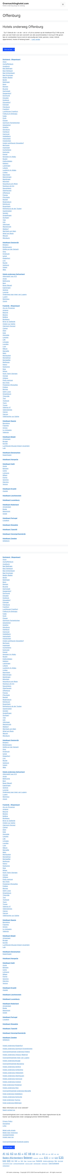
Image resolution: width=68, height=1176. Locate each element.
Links (4, 1126)
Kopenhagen (7, 455)
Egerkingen (7, 288)
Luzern (5, 297)
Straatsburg (7, 394)
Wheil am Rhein (8, 233)
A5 (19, 1153)
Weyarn (5, 236)
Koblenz (5, 163)
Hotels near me (8, 1137)
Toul (4, 398)
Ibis (56, 1161)
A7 (25, 1153)
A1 (4, 1153)
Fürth (4, 118)
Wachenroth (7, 227)
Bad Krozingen (8, 75)
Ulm (4, 222)
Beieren (28, 1157)
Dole (4, 333)
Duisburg (6, 100)
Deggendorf (7, 93)
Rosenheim (7, 206)
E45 (8, 1161)
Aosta (5, 466)
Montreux (6, 299)
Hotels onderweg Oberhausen (13, 1076)
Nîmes (5, 371)
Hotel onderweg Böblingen (12, 1103)
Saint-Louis (7, 392)
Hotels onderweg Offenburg (23, 27)
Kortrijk (5, 443)
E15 (46, 1157)
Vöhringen (6, 224)
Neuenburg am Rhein (10, 184)
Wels (4, 270)
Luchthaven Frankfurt (10, 111)
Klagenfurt (6, 258)
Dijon (4, 331)
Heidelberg (7, 136)
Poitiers (5, 387)
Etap (25, 1161)
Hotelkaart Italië (9, 464)
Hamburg (6, 132)
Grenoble (6, 335)
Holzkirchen (7, 141)
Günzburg (6, 129)
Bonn (4, 84)
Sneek (5, 514)
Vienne (5, 412)
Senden (5, 213)
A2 (7, 1153)
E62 (19, 1161)
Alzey (5, 62)
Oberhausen (7, 190)
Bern (4, 283)
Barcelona (6, 423)
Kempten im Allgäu (9, 157)
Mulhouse (6, 362)
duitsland (41, 1158)
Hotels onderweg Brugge (11, 1061)
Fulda (5, 116)
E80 (22, 1161)
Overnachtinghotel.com (16, 3)
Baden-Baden (8, 77)
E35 (61, 1157)
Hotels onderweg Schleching (13, 1070)
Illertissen (6, 145)
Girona (5, 428)
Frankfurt (6, 109)
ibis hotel (60, 1161)
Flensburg (6, 107)
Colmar (5, 328)
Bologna (5, 468)
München (6, 181)
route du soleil (29, 1163)
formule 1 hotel (31, 1161)
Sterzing (5, 482)
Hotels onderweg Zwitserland (14, 274)
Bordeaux (6, 319)
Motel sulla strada (9, 1130)
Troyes (5, 405)
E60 (16, 1161)
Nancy (5, 364)
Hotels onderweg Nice (11, 1088)
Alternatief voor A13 (10, 276)
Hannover (6, 134)
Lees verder (36, 39)
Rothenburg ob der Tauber (12, 208)
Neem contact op (9, 1110)
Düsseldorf (6, 102)
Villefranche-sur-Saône (11, 416)
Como (5, 471)
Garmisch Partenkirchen (11, 123)
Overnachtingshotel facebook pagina (16, 1142)
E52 (12, 1161)
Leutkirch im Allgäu (9, 170)
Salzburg (6, 265)
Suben (5, 267)
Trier (4, 220)
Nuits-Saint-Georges (10, 373)
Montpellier (7, 360)
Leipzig (5, 168)
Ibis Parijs (6, 383)
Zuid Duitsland (54, 1163)
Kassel (5, 154)
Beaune (5, 312)
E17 (50, 1158)
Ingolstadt (6, 148)
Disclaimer (6, 1124)
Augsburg (6, 66)
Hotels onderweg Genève (12, 1067)
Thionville (6, 396)
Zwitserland (6, 1166)
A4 (15, 1154)
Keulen (5, 159)
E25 (56, 1158)
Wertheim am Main (9, 231)
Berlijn (5, 80)
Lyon (4, 346)
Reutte (5, 263)
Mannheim (6, 175)
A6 (22, 1154)
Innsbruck (6, 254)
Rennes (5, 389)
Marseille (6, 351)
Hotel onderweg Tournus (11, 1100)
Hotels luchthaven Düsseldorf (13, 143)
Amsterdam (7, 507)
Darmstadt (6, 91)
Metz (4, 353)
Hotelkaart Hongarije (10, 459)
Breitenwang (7, 247)
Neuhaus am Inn (8, 186)
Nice (4, 369)
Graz (4, 251)
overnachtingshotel (18, 1163)
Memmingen (7, 177)
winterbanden (37, 1163)
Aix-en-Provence (9, 308)
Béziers (5, 315)
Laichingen (6, 166)
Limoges (6, 342)
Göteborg (6, 541)
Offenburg (6, 193)
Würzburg (6, 238)
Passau (5, 195)
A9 (33, 1154)
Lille (4, 340)
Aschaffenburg (8, 64)
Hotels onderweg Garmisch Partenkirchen (17, 1049)
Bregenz (5, 245)
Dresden (6, 98)
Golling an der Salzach (11, 249)
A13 (43, 1154)
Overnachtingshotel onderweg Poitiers (16, 1052)
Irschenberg (7, 150)
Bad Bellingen (7, 68)
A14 (47, 1154)
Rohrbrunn (6, 204)
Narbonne (6, 367)
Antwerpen (6, 439)
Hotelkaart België (9, 437)
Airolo (5, 279)
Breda (5, 509)
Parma (5, 477)
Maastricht (6, 511)
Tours (5, 403)
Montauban (7, 355)
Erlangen (6, 105)
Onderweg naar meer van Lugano (15, 294)
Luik (4, 448)
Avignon (5, 310)
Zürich (5, 301)
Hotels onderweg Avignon (12, 1082)
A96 (58, 1154)
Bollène (5, 317)
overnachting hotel (7, 1163)
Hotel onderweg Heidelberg (12, 1094)
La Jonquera (7, 430)
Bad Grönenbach (9, 73)
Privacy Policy (7, 1121)
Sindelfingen (7, 215)
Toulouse (6, 401)
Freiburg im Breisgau (10, 114)
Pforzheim (6, 197)
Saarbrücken (7, 211)
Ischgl (5, 256)
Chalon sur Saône (9, 324)
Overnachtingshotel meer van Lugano (16, 1058)
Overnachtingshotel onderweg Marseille (17, 1091)
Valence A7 (7, 407)
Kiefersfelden (7, 161)
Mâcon (5, 349)
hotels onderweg (48, 1161)
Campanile (35, 1158)
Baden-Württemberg (13, 1157)
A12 (40, 1154)
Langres (5, 337)
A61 (55, 1154)
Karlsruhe (6, 152)
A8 (29, 1153)
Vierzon (5, 414)
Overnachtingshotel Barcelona (13, 1064)
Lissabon (6, 520)
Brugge (5, 441)
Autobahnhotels (8, 1135)
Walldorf (6, 229)
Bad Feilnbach (8, 71)
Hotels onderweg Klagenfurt (13, 1046)
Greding (5, 127)
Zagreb (5, 491)
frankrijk (39, 1161)
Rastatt (5, 199)
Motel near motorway (10, 1133)
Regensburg (7, 202)
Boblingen (6, 82)
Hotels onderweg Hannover (12, 1079)
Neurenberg (7, 188)
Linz (4, 261)
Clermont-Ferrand (9, 326)
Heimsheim (7, 138)
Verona (5, 484)
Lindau (5, 172)
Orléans (5, 378)
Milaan (5, 475)
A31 (52, 1154)
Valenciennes (7, 410)
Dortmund (6, 96)
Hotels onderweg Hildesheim (13, 1073)
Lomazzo (6, 473)
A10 (37, 1154)
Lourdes (5, 344)
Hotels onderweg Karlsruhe (12, 1097)
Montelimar (7, 358)
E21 (53, 1158)
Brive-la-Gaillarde (9, 321)
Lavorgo (5, 292)
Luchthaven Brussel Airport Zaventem (16, 446)
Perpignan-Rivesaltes (10, 385)
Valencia (6, 432)
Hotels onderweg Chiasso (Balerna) (15, 1055)
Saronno (6, 480)
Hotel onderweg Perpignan (12, 1085)
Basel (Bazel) (7, 285)
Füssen (5, 120)
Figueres (6, 425)
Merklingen (6, 179)
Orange (5, 376)
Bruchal (5, 89)
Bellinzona (6, 281)
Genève (5, 290)
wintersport (45, 1163)
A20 (49, 1154)
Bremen (5, 86)
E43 (4, 1161)
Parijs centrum (8, 380)
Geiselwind (7, 125)
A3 (11, 1153)
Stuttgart (6, 218)
